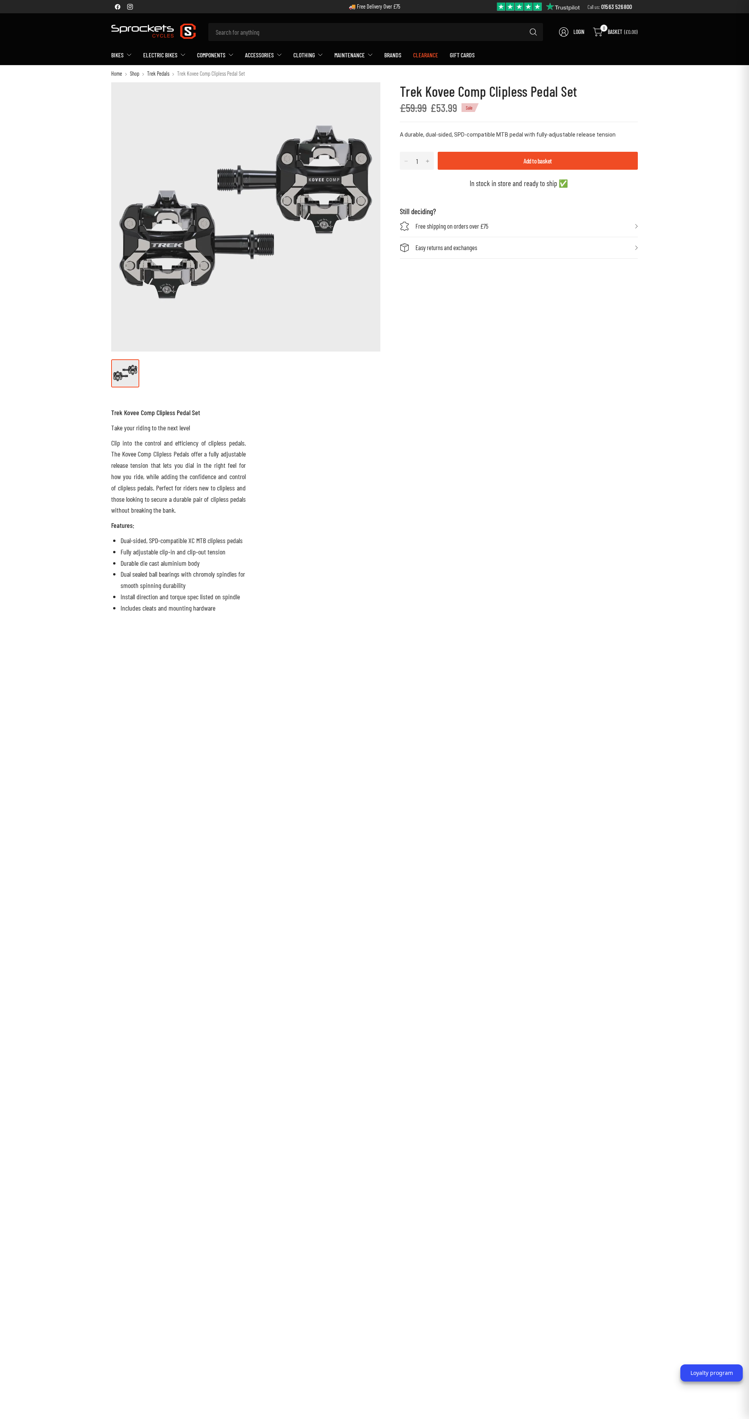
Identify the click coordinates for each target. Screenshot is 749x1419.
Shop (134, 73)
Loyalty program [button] (711, 1372)
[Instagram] (130, 6)
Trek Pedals (158, 73)
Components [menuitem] (211, 55)
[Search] (533, 32)
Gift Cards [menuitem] (462, 55)
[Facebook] (117, 6)
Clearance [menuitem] (425, 55)
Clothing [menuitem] (304, 55)
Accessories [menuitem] (259, 55)
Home (116, 73)
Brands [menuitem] (392, 55)
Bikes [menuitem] (117, 55)
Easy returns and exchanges (446, 247)
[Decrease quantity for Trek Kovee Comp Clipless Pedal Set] (406, 161)
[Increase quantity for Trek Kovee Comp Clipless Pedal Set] (427, 161)
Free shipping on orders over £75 (451, 226)
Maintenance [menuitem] (349, 55)
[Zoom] (366, 97)
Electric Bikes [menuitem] (160, 55)
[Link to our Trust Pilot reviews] (539, 6)
